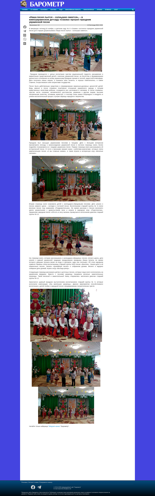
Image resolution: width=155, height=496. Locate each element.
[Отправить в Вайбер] (24, 40)
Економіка (44, 9)
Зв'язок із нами (33, 482)
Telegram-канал (54, 426)
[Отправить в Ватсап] (24, 36)
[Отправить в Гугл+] (24, 44)
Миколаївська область (73, 9)
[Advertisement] (66, 451)
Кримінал (108, 9)
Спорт (116, 9)
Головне (25, 9)
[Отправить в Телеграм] (24, 32)
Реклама (24, 482)
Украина (99, 9)
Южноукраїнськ (89, 9)
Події (60, 9)
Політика (53, 9)
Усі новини (34, 9)
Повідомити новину (45, 482)
